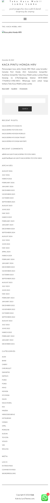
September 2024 (8, 232)
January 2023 (7, 301)
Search (25, 109)
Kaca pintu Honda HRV (19, 64)
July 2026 (6, 175)
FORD (4, 380)
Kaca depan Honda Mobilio (13, 134)
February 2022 (8, 336)
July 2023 (6, 286)
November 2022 (8, 309)
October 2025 (8, 198)
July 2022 (6, 325)
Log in (4, 462)
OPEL (4, 426)
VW (3, 445)
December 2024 (8, 229)
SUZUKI (5, 434)
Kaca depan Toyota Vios (12, 130)
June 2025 (6, 209)
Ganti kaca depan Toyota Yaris (22, 154)
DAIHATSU (6, 372)
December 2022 (8, 305)
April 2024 (6, 252)
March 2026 (7, 179)
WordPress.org (9, 473)
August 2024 (7, 236)
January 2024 (7, 263)
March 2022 (7, 332)
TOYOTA (5, 437)
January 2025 (7, 225)
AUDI (4, 357)
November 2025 (8, 194)
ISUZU (4, 399)
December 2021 (8, 344)
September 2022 (8, 317)
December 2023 (8, 267)
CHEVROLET (6, 368)
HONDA (5, 391)
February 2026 (8, 183)
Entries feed (7, 466)
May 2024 (5, 248)
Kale (32, 495)
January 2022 (7, 340)
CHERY (4, 364)
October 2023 (8, 275)
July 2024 (6, 240)
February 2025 (8, 221)
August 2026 (7, 171)
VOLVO (4, 441)
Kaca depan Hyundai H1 (12, 126)
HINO (4, 387)
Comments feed (8, 470)
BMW (4, 361)
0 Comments (23, 89)
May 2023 (5, 294)
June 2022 (6, 328)
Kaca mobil (5, 89)
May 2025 (5, 213)
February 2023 (8, 298)
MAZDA (5, 410)
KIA (3, 407)
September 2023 (8, 279)
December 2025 (8, 190)
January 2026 (7, 186)
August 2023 (7, 282)
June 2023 (6, 290)
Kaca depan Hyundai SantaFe (14, 141)
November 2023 (8, 271)
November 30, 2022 (8, 60)
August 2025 (7, 206)
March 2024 (7, 256)
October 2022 (8, 313)
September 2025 (8, 202)
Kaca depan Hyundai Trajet (13, 137)
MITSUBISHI (6, 418)
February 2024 (8, 259)
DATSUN (5, 376)
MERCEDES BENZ (8, 414)
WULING (5, 449)
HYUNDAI (5, 395)
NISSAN (5, 422)
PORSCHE (5, 430)
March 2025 (7, 217)
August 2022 (7, 321)
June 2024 (6, 244)
